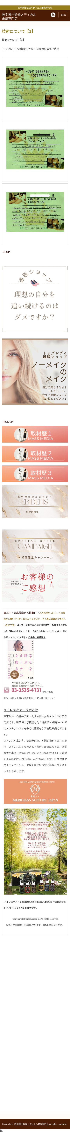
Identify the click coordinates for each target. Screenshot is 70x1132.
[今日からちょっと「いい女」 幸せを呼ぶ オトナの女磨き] (21, 678)
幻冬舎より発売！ (37, 637)
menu (63, 15)
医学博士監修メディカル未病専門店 (31, 1124)
